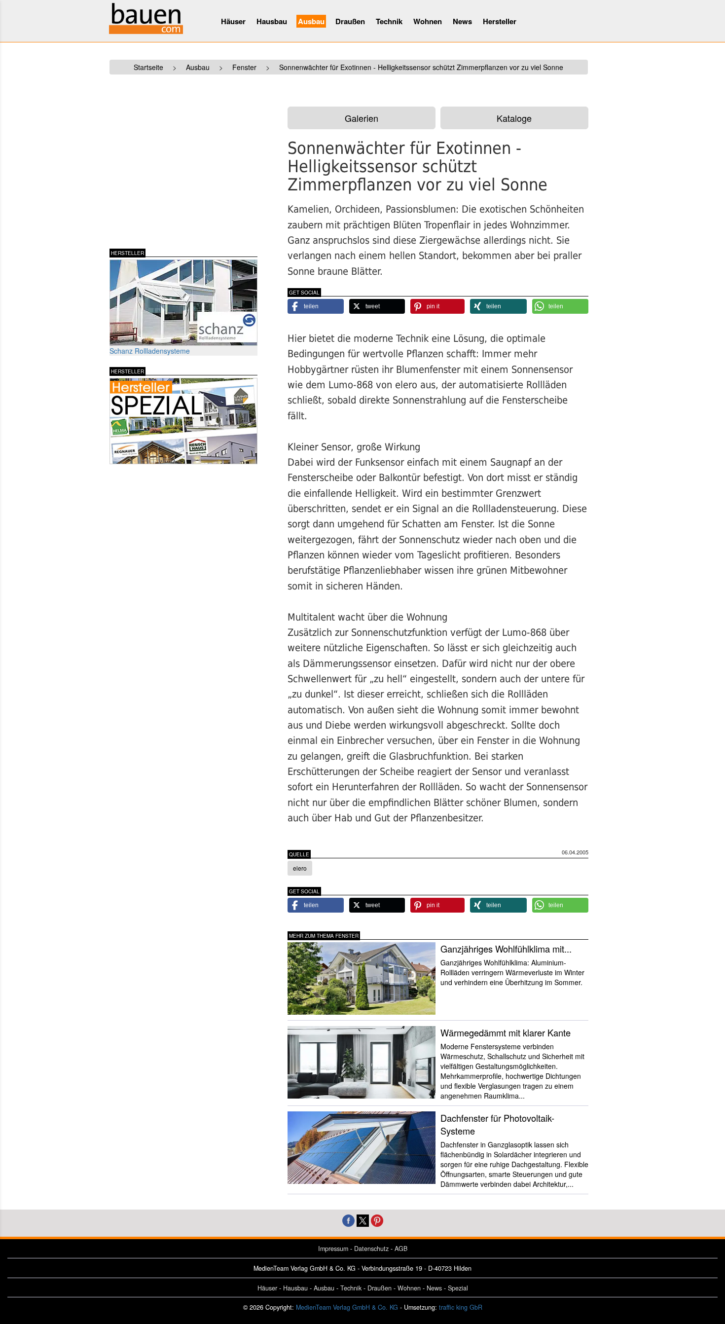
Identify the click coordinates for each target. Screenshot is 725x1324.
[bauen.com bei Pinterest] (377, 1219)
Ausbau (311, 21)
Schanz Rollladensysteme (149, 351)
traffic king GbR (460, 1307)
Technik (389, 21)
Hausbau (271, 21)
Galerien (361, 117)
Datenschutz (371, 1248)
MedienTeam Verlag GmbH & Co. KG (347, 1307)
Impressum (333, 1248)
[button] (316, 306)
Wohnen (427, 21)
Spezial (458, 1288)
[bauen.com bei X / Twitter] (363, 1219)
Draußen (350, 21)
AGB (401, 1248)
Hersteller (499, 21)
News (462, 21)
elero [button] (300, 868)
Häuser (233, 21)
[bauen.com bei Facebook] (348, 1219)
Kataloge (514, 117)
